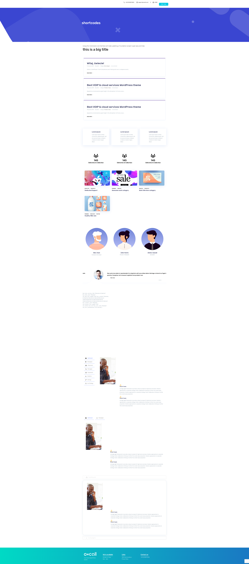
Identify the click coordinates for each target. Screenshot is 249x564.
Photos (98, 213)
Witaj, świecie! (95, 63)
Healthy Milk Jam (90, 216)
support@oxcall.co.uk (143, 2)
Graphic (119, 188)
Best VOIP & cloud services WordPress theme (114, 85)
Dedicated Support (91, 190)
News (109, 87)
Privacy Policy (125, 559)
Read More (89, 94)
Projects (93, 188)
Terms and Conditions (127, 557)
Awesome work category (120, 190)
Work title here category (147, 190)
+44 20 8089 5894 (129, 2)
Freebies (106, 87)
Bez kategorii (107, 66)
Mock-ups (87, 188)
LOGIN (155, 2)
